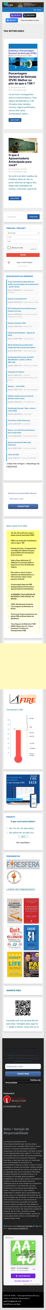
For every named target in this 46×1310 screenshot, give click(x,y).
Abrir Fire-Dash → (23, 266)
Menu (39, 10)
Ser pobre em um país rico (21, 832)
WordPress (8, 1304)
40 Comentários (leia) (19, 172)
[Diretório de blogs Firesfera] (23, 864)
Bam (18, 1304)
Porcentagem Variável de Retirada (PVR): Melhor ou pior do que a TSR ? (22, 78)
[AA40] (23, 4)
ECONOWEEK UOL (12, 1106)
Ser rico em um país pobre (21, 828)
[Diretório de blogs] (14, 877)
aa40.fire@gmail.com (12, 1301)
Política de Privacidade (24, 1226)
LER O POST (15, 120)
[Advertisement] (23, 666)
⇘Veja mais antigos (15, 463)
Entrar (23, 255)
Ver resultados (23, 842)
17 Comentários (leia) (19, 90)
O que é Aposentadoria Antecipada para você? (20, 160)
